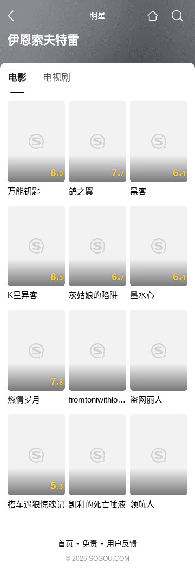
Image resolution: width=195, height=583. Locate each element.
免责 (90, 543)
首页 (65, 543)
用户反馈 (122, 543)
